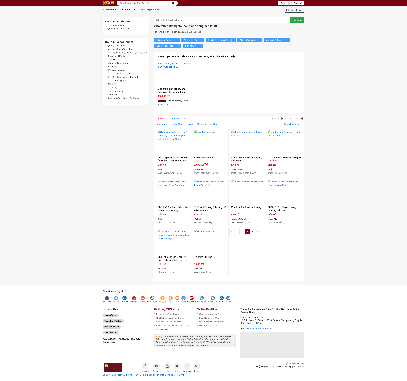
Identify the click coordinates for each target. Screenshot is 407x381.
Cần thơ (214, 124)
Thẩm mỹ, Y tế (114, 87)
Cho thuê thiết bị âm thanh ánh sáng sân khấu (179, 32)
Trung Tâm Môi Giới (113, 321)
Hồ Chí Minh (176, 124)
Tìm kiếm (297, 20)
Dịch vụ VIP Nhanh (207, 325)
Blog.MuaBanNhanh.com (167, 321)
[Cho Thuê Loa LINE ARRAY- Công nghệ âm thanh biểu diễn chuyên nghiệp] (174, 242)
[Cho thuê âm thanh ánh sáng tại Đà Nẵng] (284, 142)
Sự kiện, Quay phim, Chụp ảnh (122, 77)
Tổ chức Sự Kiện (203, 256)
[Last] (257, 231)
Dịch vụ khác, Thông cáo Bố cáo (123, 98)
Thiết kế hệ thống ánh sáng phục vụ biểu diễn (282, 209)
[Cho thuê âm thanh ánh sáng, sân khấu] (247, 142)
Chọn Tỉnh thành (295, 10)
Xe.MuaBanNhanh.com (166, 313)
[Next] (252, 231)
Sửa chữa (112, 66)
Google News (162, 329)
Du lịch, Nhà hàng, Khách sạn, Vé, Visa (127, 52)
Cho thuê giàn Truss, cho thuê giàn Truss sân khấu (172, 90)
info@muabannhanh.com (260, 328)
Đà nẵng (201, 124)
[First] (232, 231)
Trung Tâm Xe (110, 315)
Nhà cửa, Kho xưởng (117, 63)
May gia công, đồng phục (120, 49)
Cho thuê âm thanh (204, 157)
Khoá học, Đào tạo (116, 56)
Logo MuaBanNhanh (108, 3)
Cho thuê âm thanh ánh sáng (246, 207)
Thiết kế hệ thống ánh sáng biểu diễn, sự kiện (210, 209)
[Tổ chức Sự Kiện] (211, 242)
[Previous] (237, 231)
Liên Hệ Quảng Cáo (208, 317)
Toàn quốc (161, 124)
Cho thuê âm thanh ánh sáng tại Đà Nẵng (284, 159)
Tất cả (162, 118)
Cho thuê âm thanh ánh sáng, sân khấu (246, 159)
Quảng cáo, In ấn (116, 45)
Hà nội (190, 124)
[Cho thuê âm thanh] (211, 142)
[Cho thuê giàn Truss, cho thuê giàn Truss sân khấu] (174, 74)
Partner (175, 118)
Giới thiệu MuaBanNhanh (211, 313)
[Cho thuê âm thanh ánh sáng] (247, 192)
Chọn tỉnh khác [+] (293, 124)
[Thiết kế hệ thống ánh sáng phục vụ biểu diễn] (284, 192)
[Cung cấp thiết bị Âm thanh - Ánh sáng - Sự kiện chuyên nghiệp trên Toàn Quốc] (174, 142)
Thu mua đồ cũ (115, 91)
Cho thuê (112, 94)
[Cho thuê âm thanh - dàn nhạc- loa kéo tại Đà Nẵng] (174, 192)
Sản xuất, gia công (116, 70)
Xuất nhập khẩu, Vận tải (119, 73)
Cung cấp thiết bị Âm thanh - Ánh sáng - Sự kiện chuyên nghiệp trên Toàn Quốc (172, 159)
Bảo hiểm (112, 84)
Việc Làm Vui (110, 332)
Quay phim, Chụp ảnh (118, 28)
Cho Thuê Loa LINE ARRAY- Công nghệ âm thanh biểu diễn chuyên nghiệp (173, 258)
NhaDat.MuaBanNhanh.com (169, 317)
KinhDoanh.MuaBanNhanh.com (171, 325)
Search (173, 3)
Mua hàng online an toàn (210, 321)
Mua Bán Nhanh (111, 327)
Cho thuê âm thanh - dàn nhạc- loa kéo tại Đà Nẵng (174, 209)
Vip (185, 118)
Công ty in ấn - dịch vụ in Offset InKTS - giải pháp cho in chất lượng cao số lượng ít (144, 375)
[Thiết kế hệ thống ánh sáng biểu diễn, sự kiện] (211, 192)
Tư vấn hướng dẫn (116, 80)
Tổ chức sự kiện (115, 25)
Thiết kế (111, 59)
